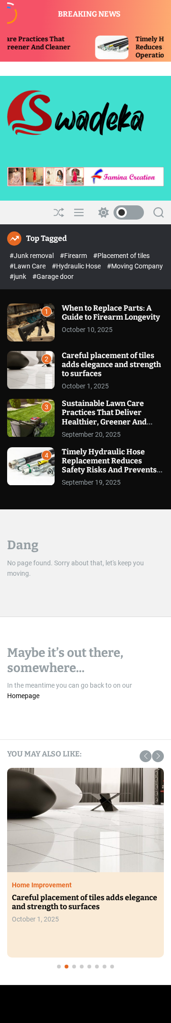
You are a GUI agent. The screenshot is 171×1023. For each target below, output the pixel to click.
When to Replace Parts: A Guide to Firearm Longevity (111, 313)
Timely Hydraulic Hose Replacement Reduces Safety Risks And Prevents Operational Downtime (109, 465)
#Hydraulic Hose (77, 266)
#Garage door (53, 276)
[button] (146, 756)
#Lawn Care (28, 266)
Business (122, 894)
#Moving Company (135, 266)
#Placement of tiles (121, 255)
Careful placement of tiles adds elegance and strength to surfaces (111, 364)
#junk (19, 276)
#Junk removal (32, 255)
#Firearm (74, 255)
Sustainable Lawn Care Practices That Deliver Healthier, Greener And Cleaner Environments (104, 417)
